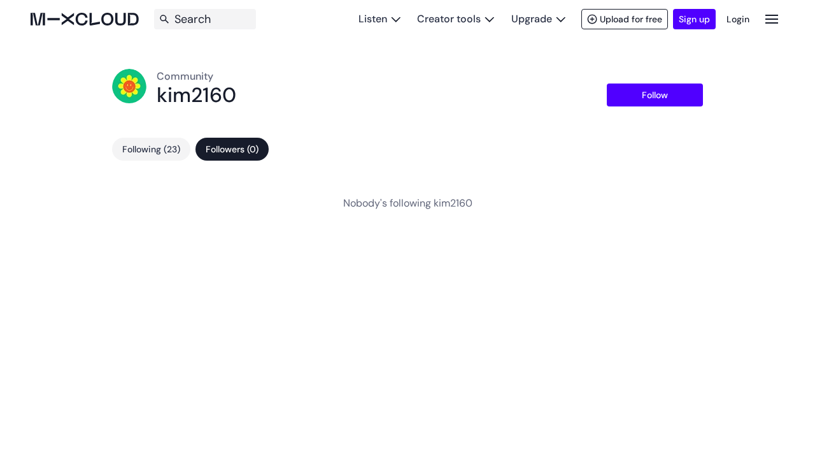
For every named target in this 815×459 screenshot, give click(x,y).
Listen (372, 19)
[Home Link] (85, 19)
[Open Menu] (772, 18)
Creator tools (449, 19)
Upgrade (531, 19)
